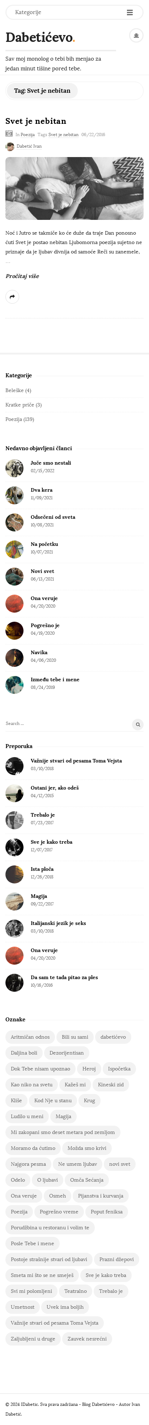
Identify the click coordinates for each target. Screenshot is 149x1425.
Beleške (14, 390)
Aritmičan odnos (30, 1037)
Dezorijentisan (67, 1053)
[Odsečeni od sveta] (14, 522)
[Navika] (14, 658)
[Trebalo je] (14, 820)
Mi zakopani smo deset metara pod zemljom (63, 1132)
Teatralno (75, 1291)
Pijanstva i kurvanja (100, 1196)
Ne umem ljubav (77, 1164)
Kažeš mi (75, 1085)
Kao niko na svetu (31, 1085)
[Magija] (14, 901)
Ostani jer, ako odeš (55, 788)
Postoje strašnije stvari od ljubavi (49, 1259)
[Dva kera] (14, 495)
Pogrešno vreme (59, 1212)
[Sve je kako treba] (14, 847)
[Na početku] (14, 549)
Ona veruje (44, 598)
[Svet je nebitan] (74, 188)
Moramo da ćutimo (33, 1148)
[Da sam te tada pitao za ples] (14, 983)
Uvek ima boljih (65, 1307)
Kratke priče (19, 405)
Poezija (28, 134)
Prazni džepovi (116, 1259)
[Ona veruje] (14, 604)
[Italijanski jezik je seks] (14, 929)
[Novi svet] (14, 577)
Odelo (18, 1180)
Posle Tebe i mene (32, 1244)
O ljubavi (47, 1180)
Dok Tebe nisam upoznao (40, 1069)
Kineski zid (111, 1085)
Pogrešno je (45, 625)
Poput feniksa (107, 1212)
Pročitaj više (22, 276)
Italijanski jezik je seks (58, 923)
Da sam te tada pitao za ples (64, 977)
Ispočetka (119, 1069)
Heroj (89, 1069)
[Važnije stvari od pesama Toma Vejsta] (14, 766)
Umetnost (22, 1307)
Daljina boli (24, 1053)
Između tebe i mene (55, 679)
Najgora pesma (28, 1164)
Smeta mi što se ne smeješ (42, 1275)
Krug (89, 1101)
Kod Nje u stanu (53, 1101)
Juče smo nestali (51, 463)
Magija (39, 896)
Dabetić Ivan (29, 146)
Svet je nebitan (36, 121)
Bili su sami (75, 1037)
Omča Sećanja (86, 1180)
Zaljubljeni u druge (33, 1339)
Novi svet (42, 571)
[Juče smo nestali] (14, 468)
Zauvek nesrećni (87, 1339)
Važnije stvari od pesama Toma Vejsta (76, 760)
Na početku (44, 544)
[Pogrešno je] (14, 631)
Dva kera (41, 490)
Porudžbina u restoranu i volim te (50, 1228)
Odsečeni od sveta (53, 517)
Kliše (16, 1101)
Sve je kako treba (51, 842)
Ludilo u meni (27, 1116)
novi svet (119, 1164)
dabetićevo (113, 1037)
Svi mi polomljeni (31, 1291)
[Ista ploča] (14, 874)
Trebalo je (43, 815)
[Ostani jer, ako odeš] (14, 793)
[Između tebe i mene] (14, 685)
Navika (39, 652)
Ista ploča (42, 869)
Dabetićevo (38, 37)
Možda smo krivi (87, 1148)
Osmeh (57, 1196)
